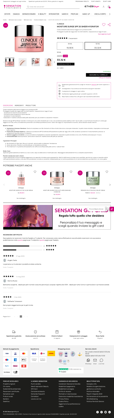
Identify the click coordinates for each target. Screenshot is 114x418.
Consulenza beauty (38, 391)
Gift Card (108, 1)
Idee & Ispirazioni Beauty (40, 386)
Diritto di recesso (65, 391)
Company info (92, 384)
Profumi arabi (8, 396)
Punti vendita (95, 1)
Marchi (65, 14)
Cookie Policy (63, 401)
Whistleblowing (92, 399)
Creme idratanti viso (40, 20)
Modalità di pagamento (67, 386)
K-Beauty (42, 14)
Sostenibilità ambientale (12, 389)
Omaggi (16, 14)
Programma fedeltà (82, 1)
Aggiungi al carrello (98, 75)
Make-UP (86, 14)
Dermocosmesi (28, 14)
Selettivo (6, 401)
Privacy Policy (64, 399)
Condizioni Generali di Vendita (69, 384)
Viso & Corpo (100, 14)
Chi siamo (6, 386)
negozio (93, 84)
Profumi (74, 14)
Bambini (6, 399)
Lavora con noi (36, 399)
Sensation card (8, 394)
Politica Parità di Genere (95, 401)
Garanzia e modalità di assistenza (71, 396)
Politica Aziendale (93, 391)
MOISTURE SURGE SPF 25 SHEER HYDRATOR (61, 20)
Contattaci (35, 396)
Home (5, 20)
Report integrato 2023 (94, 394)
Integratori (54, 14)
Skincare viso (28, 20)
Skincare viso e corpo (15, 20)
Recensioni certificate (11, 391)
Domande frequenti (38, 394)
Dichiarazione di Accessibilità (97, 396)
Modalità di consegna (66, 389)
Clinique (60, 24)
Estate (7, 14)
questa (20, 240)
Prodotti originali (9, 384)
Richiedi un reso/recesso (68, 394)
